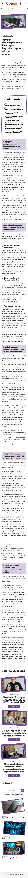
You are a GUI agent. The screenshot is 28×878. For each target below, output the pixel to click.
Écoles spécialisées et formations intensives (14, 116)
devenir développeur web (10, 236)
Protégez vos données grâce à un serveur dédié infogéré (12, 838)
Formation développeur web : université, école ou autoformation (14, 108)
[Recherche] (23, 3)
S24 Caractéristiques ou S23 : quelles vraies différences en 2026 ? (14, 700)
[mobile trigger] (3, 3)
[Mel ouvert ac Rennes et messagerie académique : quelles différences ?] (14, 718)
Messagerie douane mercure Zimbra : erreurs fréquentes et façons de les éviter (13, 767)
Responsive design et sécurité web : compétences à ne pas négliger (14, 131)
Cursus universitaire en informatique (12, 112)
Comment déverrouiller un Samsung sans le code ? (13, 818)
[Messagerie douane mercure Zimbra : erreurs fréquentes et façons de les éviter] (13, 751)
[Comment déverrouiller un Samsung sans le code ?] (13, 806)
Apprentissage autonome (12, 120)
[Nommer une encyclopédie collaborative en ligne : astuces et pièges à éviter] (14, 848)
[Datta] (11, 3)
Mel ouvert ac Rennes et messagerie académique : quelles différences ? (14, 733)
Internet (9, 35)
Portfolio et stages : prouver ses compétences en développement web (14, 123)
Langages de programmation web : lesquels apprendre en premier (14, 104)
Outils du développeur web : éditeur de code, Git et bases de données (14, 127)
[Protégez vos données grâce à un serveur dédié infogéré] (14, 828)
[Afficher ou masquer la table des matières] (24, 99)
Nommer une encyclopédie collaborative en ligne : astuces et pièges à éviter (13, 858)
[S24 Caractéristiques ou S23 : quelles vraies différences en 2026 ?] (13, 684)
